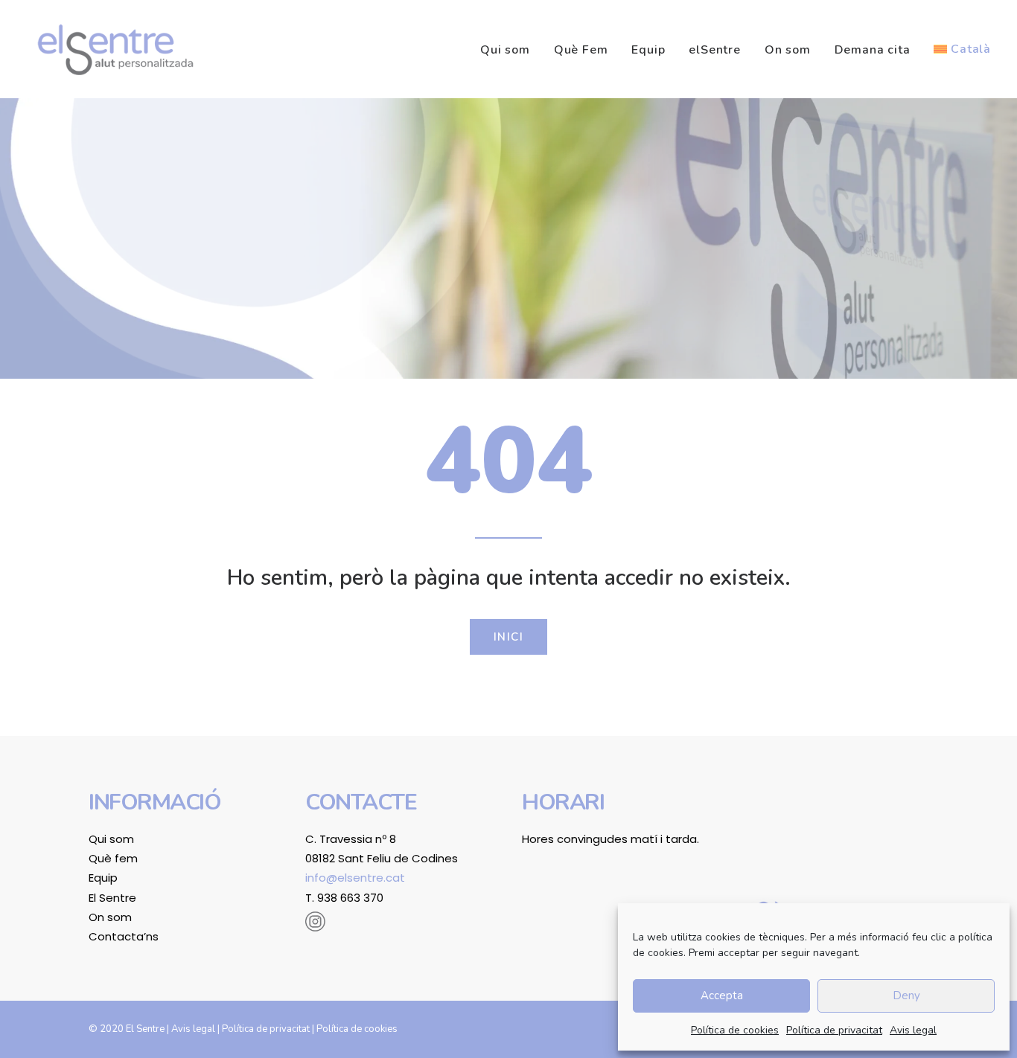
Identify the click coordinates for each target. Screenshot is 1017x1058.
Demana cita (873, 50)
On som (788, 50)
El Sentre (112, 897)
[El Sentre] (115, 49)
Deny (906, 995)
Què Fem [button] (581, 50)
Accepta (722, 995)
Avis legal (913, 1030)
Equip (648, 50)
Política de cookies (735, 1030)
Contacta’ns (124, 936)
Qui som (505, 50)
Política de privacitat (834, 1030)
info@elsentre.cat (355, 877)
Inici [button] (509, 636)
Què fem (113, 858)
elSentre (714, 50)
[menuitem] (510, 50)
